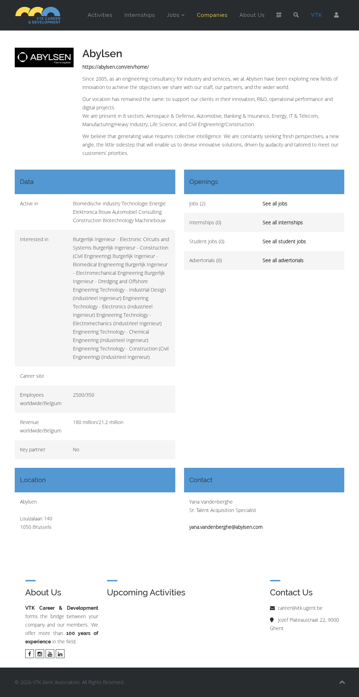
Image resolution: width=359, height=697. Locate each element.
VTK (316, 15)
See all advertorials (283, 260)
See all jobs (275, 203)
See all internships (283, 222)
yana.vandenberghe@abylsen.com (226, 527)
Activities (100, 15)
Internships (139, 15)
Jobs (173, 15)
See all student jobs (284, 241)
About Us (252, 15)
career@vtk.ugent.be (300, 607)
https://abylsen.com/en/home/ (115, 66)
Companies (212, 15)
